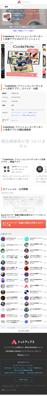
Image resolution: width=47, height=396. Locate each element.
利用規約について (37, 347)
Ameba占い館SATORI (35, 373)
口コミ (17, 7)
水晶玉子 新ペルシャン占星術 (14, 373)
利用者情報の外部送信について (16, 351)
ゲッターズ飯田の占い (35, 368)
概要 (6, 7)
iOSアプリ (14, 120)
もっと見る (23, 210)
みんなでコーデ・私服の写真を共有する (23, 115)
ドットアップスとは (11, 347)
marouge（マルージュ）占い (14, 368)
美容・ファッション (17, 110)
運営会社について (23, 355)
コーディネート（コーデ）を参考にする (23, 113)
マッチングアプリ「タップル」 (23, 365)
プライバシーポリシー (33, 351)
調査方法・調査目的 (24, 347)
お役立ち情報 (25, 331)
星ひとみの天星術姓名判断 (23, 370)
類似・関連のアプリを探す (23, 31)
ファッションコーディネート (34, 110)
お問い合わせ (23, 380)
